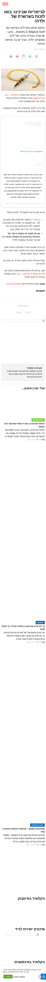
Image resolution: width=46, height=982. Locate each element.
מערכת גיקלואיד (34, 368)
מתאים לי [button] (8, 976)
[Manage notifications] (40, 977)
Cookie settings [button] (19, 977)
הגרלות (28, 312)
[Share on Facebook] (36, 56)
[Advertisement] (23, 869)
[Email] (10, 56)
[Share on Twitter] (30, 56)
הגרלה (18, 312)
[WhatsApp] (23, 56)
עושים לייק (35, 219)
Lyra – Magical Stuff (16, 203)
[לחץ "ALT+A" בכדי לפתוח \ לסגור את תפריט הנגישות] (43, 977)
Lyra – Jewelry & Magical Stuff (30, 274)
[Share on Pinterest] (17, 56)
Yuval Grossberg (14, 284)
